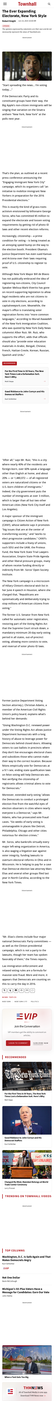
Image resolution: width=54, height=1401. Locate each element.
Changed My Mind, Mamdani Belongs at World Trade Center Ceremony (26, 1183)
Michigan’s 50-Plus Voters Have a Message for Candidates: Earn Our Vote (25, 1290)
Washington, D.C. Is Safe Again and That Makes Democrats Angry (26, 1258)
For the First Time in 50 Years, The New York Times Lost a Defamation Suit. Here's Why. (25, 1095)
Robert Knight (9, 21)
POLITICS (35, 1001)
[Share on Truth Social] (10, 990)
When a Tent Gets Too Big (17, 1377)
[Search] (49, 4)
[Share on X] (4, 990)
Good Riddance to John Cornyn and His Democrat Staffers (23, 1139)
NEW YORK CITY (21, 1001)
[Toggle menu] (5, 4)
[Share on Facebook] (16, 990)
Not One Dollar (11, 1278)
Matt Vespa (9, 1100)
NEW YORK (6, 1001)
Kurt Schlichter (10, 1144)
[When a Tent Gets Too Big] (27, 1359)
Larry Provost (10, 1188)
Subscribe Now (40, 1043)
